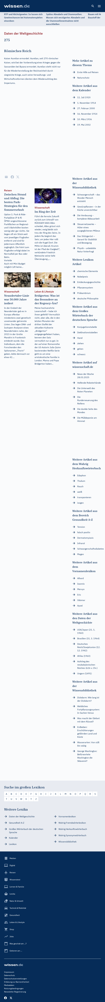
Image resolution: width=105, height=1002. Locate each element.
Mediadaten (9, 985)
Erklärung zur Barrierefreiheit (16, 982)
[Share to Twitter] (17, 177)
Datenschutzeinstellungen (15, 978)
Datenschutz (9, 975)
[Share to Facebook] (12, 177)
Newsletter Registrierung (15, 992)
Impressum (9, 972)
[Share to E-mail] (6, 177)
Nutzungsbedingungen (14, 988)
